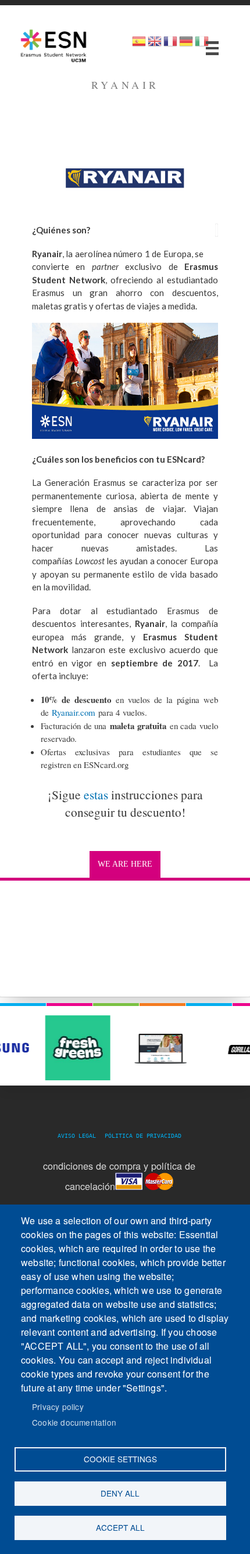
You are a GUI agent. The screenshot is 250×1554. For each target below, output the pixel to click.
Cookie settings (120, 1459)
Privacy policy (58, 1406)
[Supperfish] (212, 48)
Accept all (120, 1527)
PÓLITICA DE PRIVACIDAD (143, 1136)
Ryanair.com (73, 712)
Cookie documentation (74, 1422)
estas (96, 794)
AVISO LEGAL (80, 1136)
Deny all (120, 1493)
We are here (125, 864)
